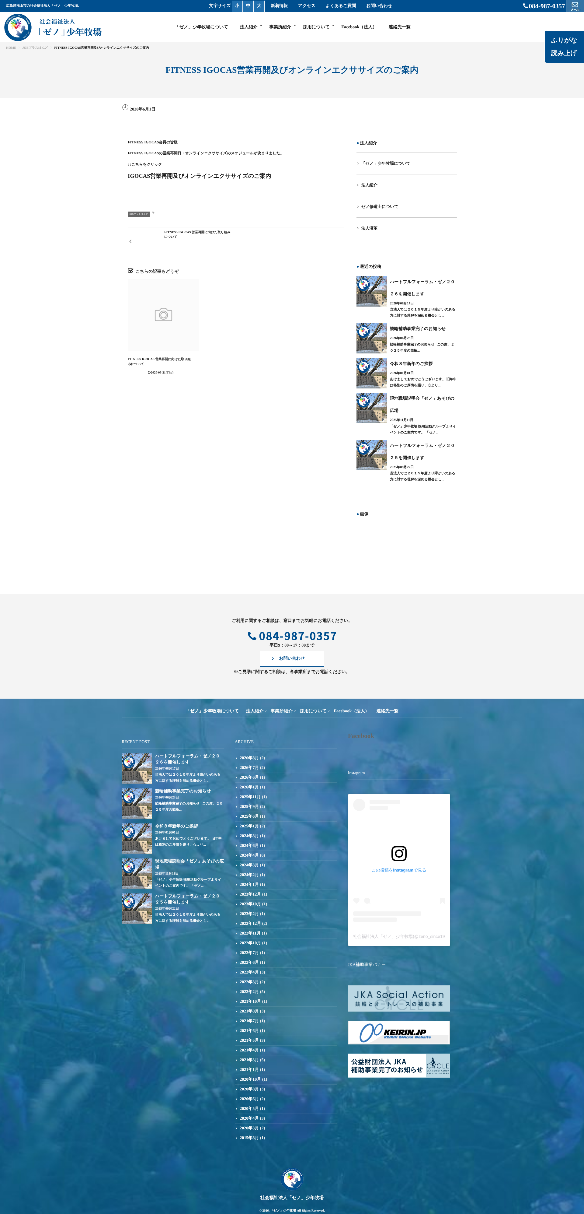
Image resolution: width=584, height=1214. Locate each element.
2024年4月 (249, 855)
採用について (316, 27)
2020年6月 (249, 1099)
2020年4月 (249, 1118)
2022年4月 (249, 972)
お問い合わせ (379, 6)
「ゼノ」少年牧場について (201, 27)
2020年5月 (249, 1109)
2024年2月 (249, 875)
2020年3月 (249, 1128)
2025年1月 (249, 826)
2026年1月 (249, 787)
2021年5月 (249, 1040)
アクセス (306, 6)
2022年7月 (249, 953)
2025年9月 (249, 807)
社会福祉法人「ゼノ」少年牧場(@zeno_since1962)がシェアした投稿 (419, 936)
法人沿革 (369, 228)
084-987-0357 (547, 6)
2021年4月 (249, 1050)
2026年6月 (249, 777)
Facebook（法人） (359, 27)
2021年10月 (250, 1001)
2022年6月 (249, 962)
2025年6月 (249, 816)
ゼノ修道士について (379, 206)
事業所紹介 (280, 27)
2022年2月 (249, 992)
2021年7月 (249, 1021)
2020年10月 (250, 1079)
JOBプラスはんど (138, 214)
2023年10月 (250, 904)
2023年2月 (249, 914)
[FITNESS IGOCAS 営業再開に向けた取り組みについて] (163, 315)
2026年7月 (249, 768)
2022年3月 (249, 982)
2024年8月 (249, 836)
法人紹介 (249, 27)
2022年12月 (250, 923)
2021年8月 (249, 1011)
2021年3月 (249, 1060)
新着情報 (279, 6)
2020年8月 (249, 1089)
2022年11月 (250, 933)
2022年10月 (250, 943)
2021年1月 (249, 1070)
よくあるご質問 (341, 6)
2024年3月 (249, 865)
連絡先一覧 (400, 27)
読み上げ (564, 53)
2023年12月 (250, 894)
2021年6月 (249, 1031)
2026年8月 (249, 758)
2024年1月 (249, 884)
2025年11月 (250, 797)
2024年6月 (249, 846)
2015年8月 (249, 1138)
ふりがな (564, 40)
